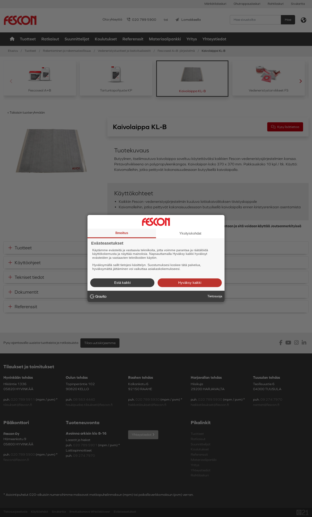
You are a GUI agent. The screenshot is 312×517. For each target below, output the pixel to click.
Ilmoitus (121, 233)
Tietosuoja (214, 296)
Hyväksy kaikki (189, 283)
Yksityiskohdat (190, 233)
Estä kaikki (122, 283)
